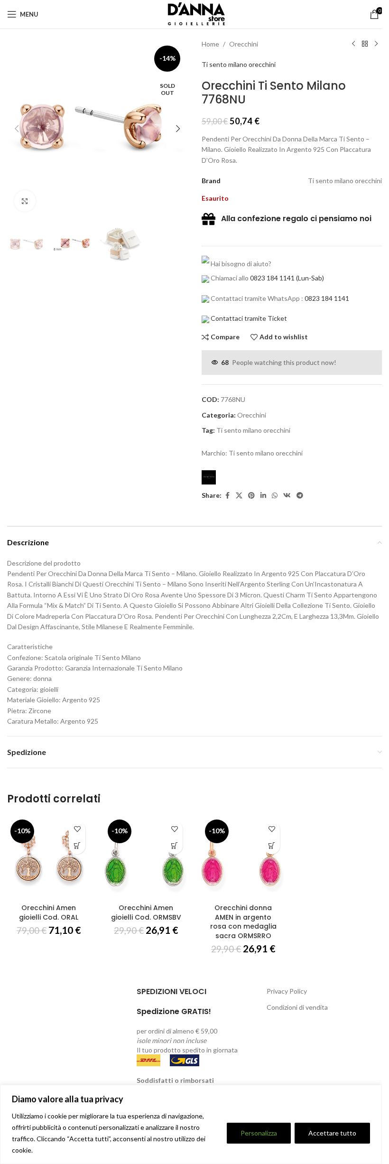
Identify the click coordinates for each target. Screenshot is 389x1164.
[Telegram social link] (300, 495)
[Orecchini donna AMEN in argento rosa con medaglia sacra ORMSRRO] (243, 857)
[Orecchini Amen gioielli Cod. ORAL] (48, 857)
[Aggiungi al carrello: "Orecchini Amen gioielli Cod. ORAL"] (77, 846)
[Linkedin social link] (263, 495)
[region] (191, 1124)
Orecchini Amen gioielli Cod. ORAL (48, 912)
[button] (16, 128)
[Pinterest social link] (251, 495)
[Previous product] (353, 44)
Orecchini (243, 44)
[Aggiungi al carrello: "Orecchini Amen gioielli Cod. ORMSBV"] (174, 846)
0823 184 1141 (272, 278)
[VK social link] (287, 495)
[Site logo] (194, 13)
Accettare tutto (332, 1133)
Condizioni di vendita (297, 1007)
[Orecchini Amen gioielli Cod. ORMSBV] (145, 857)
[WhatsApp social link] (274, 495)
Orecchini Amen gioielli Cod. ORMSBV (146, 912)
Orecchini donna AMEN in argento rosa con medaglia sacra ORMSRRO (243, 922)
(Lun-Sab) (309, 278)
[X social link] (239, 495)
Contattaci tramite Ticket (249, 318)
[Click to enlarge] (25, 201)
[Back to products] (364, 44)
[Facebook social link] (227, 495)
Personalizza (259, 1133)
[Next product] (376, 44)
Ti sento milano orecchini (239, 64)
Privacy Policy (287, 991)
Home (210, 44)
